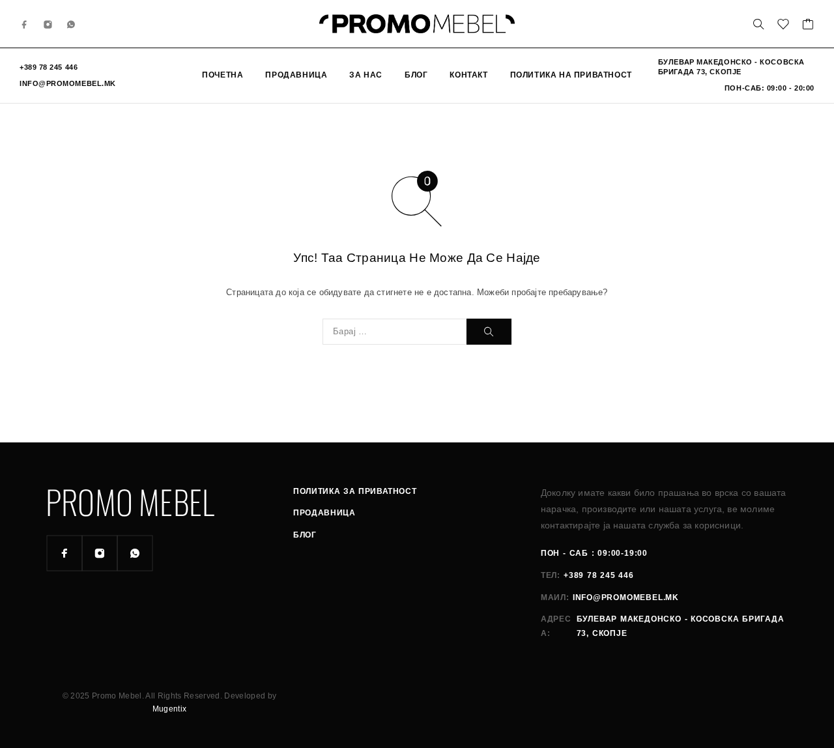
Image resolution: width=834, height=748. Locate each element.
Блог (416, 74)
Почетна (222, 74)
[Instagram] (48, 23)
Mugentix (169, 708)
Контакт (468, 74)
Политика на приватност (571, 74)
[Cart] (808, 26)
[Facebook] (25, 23)
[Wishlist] (783, 26)
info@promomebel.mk (68, 83)
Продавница (296, 74)
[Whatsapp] (71, 23)
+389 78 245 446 (49, 67)
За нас (365, 74)
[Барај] (758, 24)
